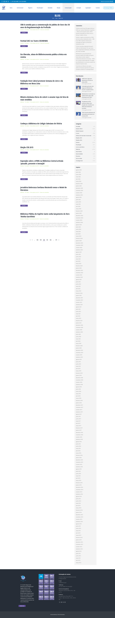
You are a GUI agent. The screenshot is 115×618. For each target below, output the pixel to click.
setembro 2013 (79, 521)
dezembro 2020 (79, 325)
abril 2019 (78, 368)
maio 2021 (78, 313)
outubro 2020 (79, 329)
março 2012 (78, 562)
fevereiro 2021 (79, 320)
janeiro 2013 (79, 539)
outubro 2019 (79, 355)
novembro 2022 (79, 272)
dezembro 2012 (79, 542)
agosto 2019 (79, 359)
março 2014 (78, 508)
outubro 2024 (79, 220)
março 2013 (78, 535)
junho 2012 (78, 555)
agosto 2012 (79, 551)
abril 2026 (78, 179)
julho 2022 (78, 281)
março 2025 (78, 208)
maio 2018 (78, 393)
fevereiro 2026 (79, 183)
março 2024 (78, 236)
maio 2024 (78, 231)
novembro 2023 (79, 245)
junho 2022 (78, 284)
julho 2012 (78, 553)
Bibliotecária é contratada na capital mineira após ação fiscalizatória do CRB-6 (88, 95)
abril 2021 (78, 316)
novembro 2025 (79, 190)
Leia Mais (23, 32)
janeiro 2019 (79, 375)
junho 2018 (78, 391)
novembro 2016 (79, 434)
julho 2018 (78, 389)
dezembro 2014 (79, 487)
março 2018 (78, 398)
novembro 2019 (79, 352)
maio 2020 (78, 339)
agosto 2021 (79, 307)
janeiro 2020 (79, 348)
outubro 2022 (79, 275)
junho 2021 (78, 311)
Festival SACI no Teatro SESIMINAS (34, 40)
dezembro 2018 (79, 377)
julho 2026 (78, 172)
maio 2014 (78, 503)
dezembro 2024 (79, 215)
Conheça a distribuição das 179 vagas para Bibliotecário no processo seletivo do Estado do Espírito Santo (85, 62)
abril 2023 (78, 261)
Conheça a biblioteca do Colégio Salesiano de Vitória (41, 123)
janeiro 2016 (79, 457)
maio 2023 (78, 259)
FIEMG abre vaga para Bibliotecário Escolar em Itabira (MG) (87, 80)
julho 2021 (78, 309)
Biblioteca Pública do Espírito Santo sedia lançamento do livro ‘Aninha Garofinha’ (45, 215)
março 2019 (78, 371)
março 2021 (78, 318)
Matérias (22, 59)
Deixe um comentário (44, 29)
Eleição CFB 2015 (26, 147)
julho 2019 (78, 361)
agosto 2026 (79, 170)
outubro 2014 (79, 492)
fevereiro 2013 (79, 537)
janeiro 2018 (79, 402)
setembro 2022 (79, 277)
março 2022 (78, 291)
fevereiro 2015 (79, 482)
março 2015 (78, 480)
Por (27, 29)
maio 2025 (78, 204)
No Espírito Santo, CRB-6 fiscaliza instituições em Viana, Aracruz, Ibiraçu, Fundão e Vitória (84, 33)
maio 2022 (78, 286)
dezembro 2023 (79, 243)
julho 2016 (78, 444)
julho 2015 (78, 471)
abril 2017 (78, 423)
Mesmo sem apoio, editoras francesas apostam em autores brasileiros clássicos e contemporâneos (85, 67)
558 (37, 240)
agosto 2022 (79, 279)
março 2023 (78, 263)
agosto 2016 (79, 441)
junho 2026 (78, 174)
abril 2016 (78, 450)
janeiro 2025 (79, 213)
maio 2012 (78, 558)
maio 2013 (78, 530)
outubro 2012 (79, 546)
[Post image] (78, 80)
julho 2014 (78, 498)
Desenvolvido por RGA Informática (57, 614)
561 (47, 240)
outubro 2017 (79, 409)
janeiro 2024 (79, 240)
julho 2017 (78, 416)
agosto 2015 (79, 469)
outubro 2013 (79, 519)
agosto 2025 (79, 197)
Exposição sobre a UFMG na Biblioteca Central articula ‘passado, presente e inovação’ (41, 162)
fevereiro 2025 (79, 211)
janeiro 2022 (79, 295)
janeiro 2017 (79, 430)
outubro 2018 (79, 382)
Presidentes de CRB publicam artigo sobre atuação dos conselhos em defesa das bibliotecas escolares (88, 105)
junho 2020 (78, 336)
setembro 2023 (79, 250)
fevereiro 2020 (79, 345)
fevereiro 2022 (79, 293)
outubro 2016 (79, 437)
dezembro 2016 (79, 432)
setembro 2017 (79, 412)
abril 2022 (78, 288)
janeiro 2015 (79, 485)
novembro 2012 (79, 544)
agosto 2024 (79, 224)
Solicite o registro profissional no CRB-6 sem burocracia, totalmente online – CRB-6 (85, 39)
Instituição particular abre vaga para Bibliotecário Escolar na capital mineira (88, 88)
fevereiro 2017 (79, 428)
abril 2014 (78, 505)
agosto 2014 (79, 496)
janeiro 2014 (79, 512)
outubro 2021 (79, 302)
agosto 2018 (79, 387)
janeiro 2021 (79, 323)
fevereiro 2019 (79, 373)
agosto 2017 (79, 414)
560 (44, 240)
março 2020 (78, 343)
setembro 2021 (79, 304)
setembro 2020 (79, 332)
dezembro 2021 (79, 297)
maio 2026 (78, 176)
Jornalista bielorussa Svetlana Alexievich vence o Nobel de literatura (43, 188)
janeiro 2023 (79, 268)
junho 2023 (78, 256)
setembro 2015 (79, 466)
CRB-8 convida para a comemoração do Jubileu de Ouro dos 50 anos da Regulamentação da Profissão (45, 26)
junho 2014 (78, 501)
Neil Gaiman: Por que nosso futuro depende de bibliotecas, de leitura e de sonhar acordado (85, 49)
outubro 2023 (79, 247)
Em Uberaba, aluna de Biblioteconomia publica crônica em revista (43, 55)
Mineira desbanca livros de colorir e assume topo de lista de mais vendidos (44, 98)
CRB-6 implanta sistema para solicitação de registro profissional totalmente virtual (83, 42)
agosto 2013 (79, 524)
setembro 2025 (79, 195)
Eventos (22, 29)
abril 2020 (78, 341)
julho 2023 (78, 254)
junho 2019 (78, 364)
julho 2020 (78, 334)
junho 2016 (78, 446)
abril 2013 (78, 533)
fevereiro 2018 (79, 400)
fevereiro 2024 (79, 238)
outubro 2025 (79, 192)
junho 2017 (78, 418)
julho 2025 (78, 199)
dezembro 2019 (79, 350)
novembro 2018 (79, 380)
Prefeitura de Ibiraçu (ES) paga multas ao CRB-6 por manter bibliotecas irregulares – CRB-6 (85, 30)
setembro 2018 (79, 384)
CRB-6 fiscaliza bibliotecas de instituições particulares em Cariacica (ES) (88, 114)
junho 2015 (78, 473)
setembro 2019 (79, 357)
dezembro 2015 (79, 460)
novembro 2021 (79, 300)
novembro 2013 (79, 517)
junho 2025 (78, 202)
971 (56, 240)
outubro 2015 (79, 464)
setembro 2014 (79, 494)
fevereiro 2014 (79, 510)
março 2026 (78, 181)
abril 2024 (78, 234)
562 (50, 240)
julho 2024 (78, 227)
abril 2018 (78, 396)
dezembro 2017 (79, 405)
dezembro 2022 (79, 270)
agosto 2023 (79, 252)
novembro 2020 (79, 327)
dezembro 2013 (79, 514)
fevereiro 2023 (79, 265)
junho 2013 (78, 528)
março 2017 (78, 425)
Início (53, 18)
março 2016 (78, 453)
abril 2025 (78, 206)
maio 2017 (78, 421)
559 (41, 240)
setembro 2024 (79, 222)
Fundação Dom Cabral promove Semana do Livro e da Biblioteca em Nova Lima (41, 82)
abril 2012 (78, 560)
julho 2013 (78, 526)
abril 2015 (78, 478)
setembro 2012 (79, 549)
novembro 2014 (79, 489)
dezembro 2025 (79, 188)
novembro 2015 (79, 462)
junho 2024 (78, 229)
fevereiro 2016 (79, 455)
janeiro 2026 (79, 186)
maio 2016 (78, 448)
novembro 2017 (79, 407)
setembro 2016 (79, 439)
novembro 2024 (79, 218)
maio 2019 (78, 366)
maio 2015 (78, 476)
